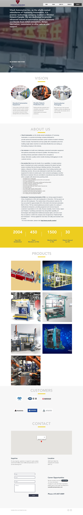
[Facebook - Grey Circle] (68, 510)
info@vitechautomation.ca (29, 462)
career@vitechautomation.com (55, 487)
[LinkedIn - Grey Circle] (71, 510)
